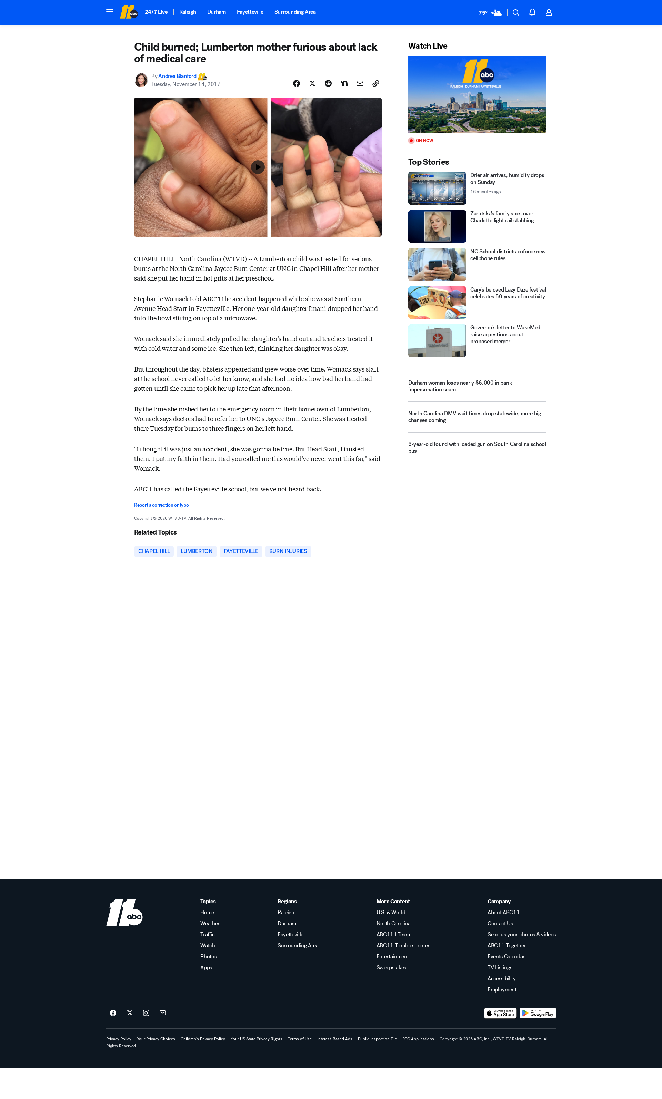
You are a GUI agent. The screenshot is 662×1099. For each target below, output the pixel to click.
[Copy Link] (376, 83)
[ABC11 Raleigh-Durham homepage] (129, 12)
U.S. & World (391, 912)
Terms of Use (300, 1039)
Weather (210, 923)
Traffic (207, 934)
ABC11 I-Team (393, 934)
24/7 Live (156, 12)
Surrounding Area (295, 12)
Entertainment (393, 956)
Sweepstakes (391, 967)
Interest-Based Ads (334, 1039)
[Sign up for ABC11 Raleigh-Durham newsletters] (163, 1013)
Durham (216, 12)
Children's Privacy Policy (203, 1039)
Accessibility (502, 978)
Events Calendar (506, 956)
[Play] (477, 94)
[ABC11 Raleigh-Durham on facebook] (113, 1013)
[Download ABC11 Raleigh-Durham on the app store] (500, 1013)
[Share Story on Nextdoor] (344, 83)
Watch (207, 945)
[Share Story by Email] (360, 83)
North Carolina (394, 923)
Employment (502, 990)
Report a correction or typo (161, 505)
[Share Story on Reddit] (328, 83)
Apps (206, 967)
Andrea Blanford (177, 76)
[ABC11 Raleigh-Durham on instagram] (146, 1013)
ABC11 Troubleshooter (403, 945)
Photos (208, 956)
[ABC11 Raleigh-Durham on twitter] (130, 1013)
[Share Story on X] (312, 83)
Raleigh (187, 12)
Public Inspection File (377, 1039)
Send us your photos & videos (522, 934)
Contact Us (500, 923)
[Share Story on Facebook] (296, 83)
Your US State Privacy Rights (256, 1039)
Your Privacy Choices (156, 1039)
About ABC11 (504, 912)
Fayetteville (250, 12)
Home (207, 912)
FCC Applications (418, 1039)
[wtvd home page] (124, 912)
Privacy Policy (118, 1039)
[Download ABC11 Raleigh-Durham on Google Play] (538, 1013)
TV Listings (500, 967)
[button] (109, 12)
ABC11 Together (507, 945)
